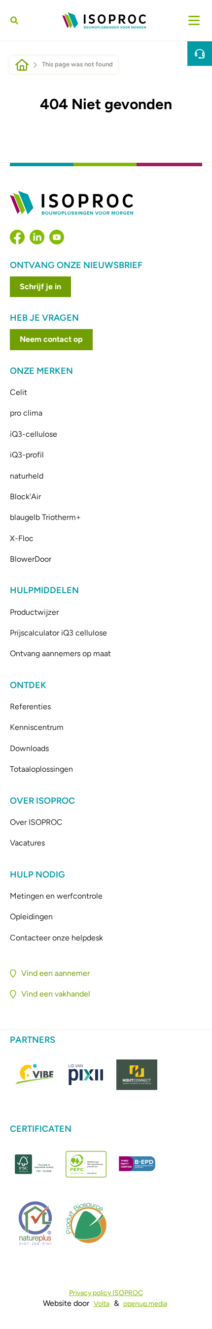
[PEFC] (86, 1164)
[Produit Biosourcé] (86, 1223)
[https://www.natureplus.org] (35, 1223)
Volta (101, 1303)
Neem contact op (51, 339)
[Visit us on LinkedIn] (37, 237)
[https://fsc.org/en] (35, 1164)
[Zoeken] (16, 20)
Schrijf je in (40, 286)
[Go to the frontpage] (104, 20)
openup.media (145, 1303)
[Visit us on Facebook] (17, 237)
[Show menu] (194, 20)
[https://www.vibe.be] (35, 1074)
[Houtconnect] (136, 1074)
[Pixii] (86, 1074)
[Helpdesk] (199, 53)
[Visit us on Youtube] (56, 237)
